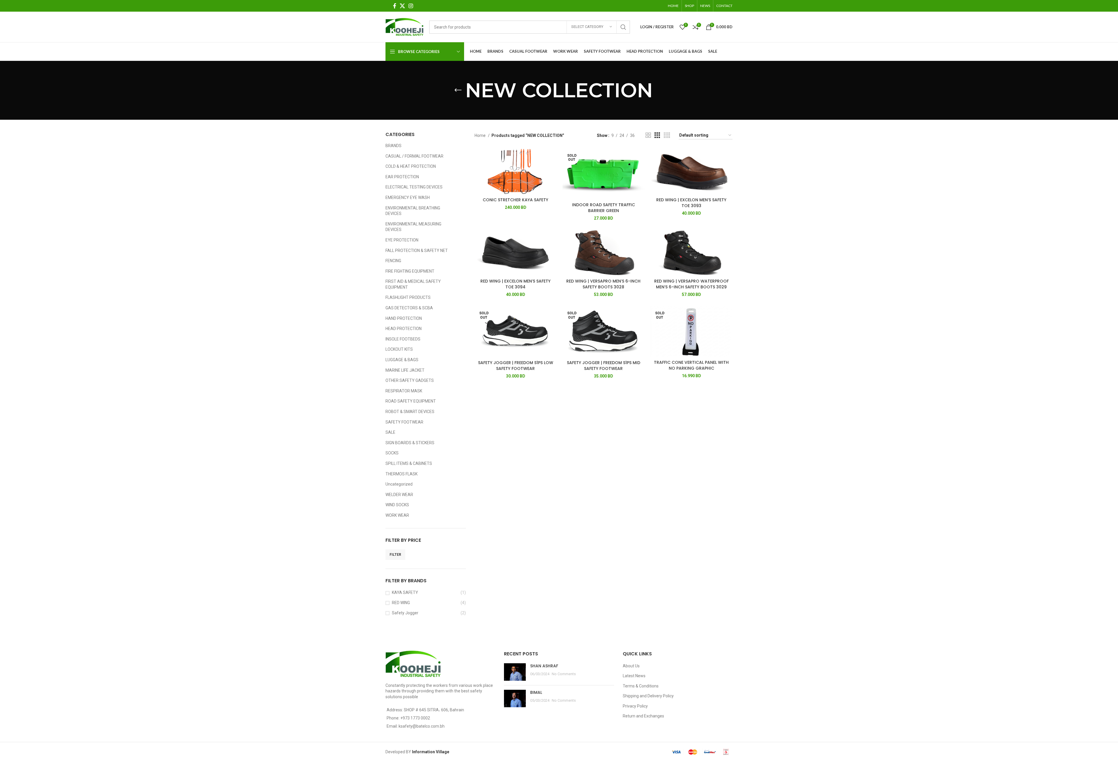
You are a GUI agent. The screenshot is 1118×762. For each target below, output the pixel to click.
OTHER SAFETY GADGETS (409, 380)
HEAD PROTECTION (403, 328)
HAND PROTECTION (403, 318)
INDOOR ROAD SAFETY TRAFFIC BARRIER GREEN (603, 208)
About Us (631, 666)
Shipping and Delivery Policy (648, 696)
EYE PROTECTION (401, 240)
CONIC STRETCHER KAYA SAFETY (515, 200)
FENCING (393, 260)
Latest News (634, 675)
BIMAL (536, 692)
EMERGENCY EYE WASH (407, 197)
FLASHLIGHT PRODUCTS (408, 297)
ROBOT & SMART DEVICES (409, 411)
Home (481, 135)
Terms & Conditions (641, 686)
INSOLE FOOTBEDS (402, 339)
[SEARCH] (623, 27)
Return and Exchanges (643, 716)
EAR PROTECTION (402, 176)
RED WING (401, 602)
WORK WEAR (397, 515)
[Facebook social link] (394, 5)
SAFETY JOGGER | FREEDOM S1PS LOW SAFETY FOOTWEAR (515, 365)
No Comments (564, 674)
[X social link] (402, 5)
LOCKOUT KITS (399, 349)
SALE (390, 432)
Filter (395, 555)
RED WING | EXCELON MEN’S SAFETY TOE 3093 (691, 203)
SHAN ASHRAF (544, 666)
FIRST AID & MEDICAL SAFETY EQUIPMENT (413, 284)
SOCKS (392, 453)
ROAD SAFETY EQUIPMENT (410, 401)
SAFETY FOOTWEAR (404, 422)
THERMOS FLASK (401, 474)
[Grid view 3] (657, 135)
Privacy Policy (635, 706)
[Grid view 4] (667, 135)
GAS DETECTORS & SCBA (409, 308)
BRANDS (393, 145)
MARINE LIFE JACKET (404, 370)
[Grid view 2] (648, 135)
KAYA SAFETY (405, 592)
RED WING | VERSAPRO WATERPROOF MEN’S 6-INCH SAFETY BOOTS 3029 (691, 284)
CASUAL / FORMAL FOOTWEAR (414, 156)
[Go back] (458, 90)
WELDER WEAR (399, 494)
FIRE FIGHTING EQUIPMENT (409, 271)
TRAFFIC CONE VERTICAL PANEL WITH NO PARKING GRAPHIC (691, 365)
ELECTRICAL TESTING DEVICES (414, 187)
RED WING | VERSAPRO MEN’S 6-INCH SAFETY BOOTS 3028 (603, 284)
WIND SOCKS (397, 504)
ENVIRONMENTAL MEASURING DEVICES (413, 227)
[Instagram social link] (411, 5)
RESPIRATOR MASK (403, 391)
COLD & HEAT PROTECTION (410, 166)
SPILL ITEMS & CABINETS (408, 463)
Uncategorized (399, 484)
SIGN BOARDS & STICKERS (409, 442)
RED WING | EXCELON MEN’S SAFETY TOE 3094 (515, 284)
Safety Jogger (405, 613)
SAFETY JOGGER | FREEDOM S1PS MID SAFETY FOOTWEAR (603, 365)
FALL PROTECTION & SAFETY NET (416, 250)
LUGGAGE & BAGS (401, 359)
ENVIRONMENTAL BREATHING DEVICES (412, 211)
